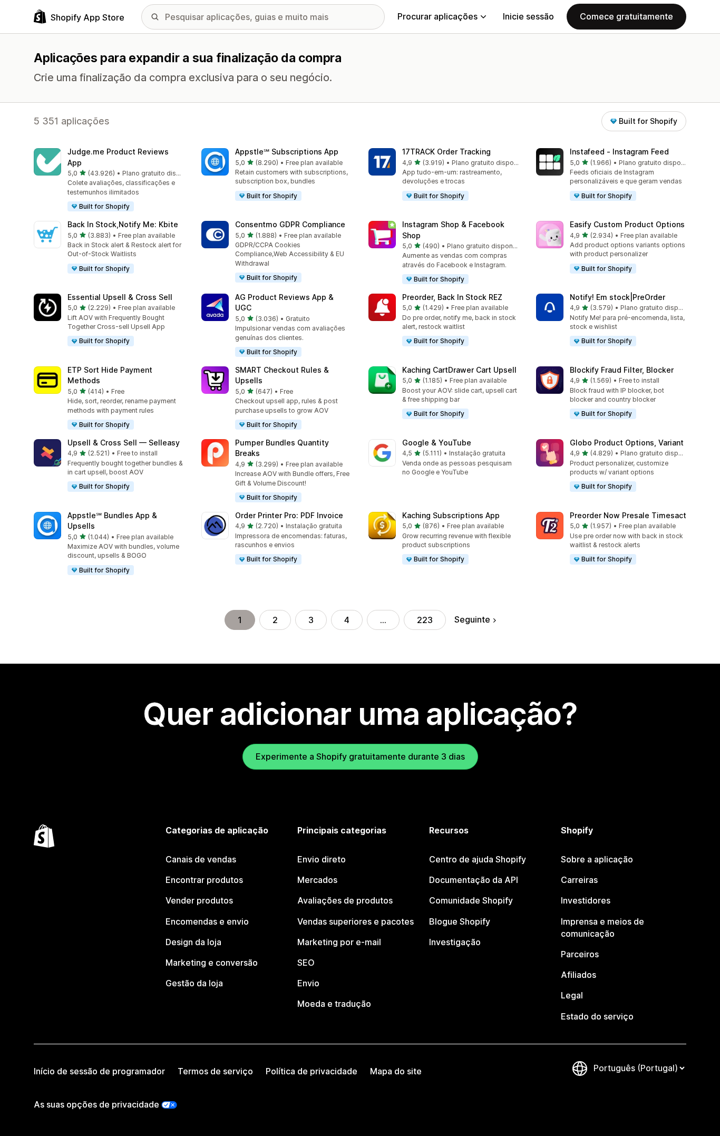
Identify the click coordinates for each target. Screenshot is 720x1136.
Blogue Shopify (459, 921)
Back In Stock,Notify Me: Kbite (122, 224)
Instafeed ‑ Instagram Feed (619, 151)
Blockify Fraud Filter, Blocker (622, 369)
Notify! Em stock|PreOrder (617, 297)
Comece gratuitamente (626, 16)
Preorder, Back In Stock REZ (452, 297)
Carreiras (579, 880)
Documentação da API (473, 880)
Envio (308, 983)
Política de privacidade (311, 1071)
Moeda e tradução (334, 1003)
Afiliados (578, 974)
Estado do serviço (597, 1016)
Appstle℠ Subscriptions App (286, 151)
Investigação (455, 942)
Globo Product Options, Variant (627, 442)
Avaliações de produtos (345, 900)
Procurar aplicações (437, 16)
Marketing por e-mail (339, 942)
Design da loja (193, 942)
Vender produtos (199, 900)
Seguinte (472, 619)
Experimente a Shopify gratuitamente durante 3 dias (360, 756)
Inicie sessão (528, 16)
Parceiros (580, 954)
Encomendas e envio (207, 921)
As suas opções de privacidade (96, 1104)
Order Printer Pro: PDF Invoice (289, 515)
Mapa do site (396, 1071)
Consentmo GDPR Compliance (290, 224)
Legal (572, 995)
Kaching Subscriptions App (451, 515)
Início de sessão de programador (99, 1071)
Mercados (317, 880)
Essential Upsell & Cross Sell (119, 297)
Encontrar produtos (204, 880)
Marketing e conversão (212, 962)
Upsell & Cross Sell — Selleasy (123, 442)
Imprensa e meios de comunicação (602, 927)
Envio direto (321, 859)
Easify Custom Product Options (627, 224)
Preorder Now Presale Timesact (628, 515)
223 (425, 620)
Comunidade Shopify (471, 900)
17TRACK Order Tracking (446, 151)
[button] (109, 180)
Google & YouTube (436, 442)
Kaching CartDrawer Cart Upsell (459, 369)
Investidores (585, 900)
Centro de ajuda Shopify (477, 859)
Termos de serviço (215, 1071)
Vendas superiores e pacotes (355, 921)
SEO (306, 962)
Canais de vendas (201, 859)
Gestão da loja (194, 983)
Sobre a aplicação (597, 859)
